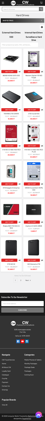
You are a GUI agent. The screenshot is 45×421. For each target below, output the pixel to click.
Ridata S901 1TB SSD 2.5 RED (11, 227)
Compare (19, 71)
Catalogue (5, 375)
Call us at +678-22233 (22, 336)
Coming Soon (29, 375)
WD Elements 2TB (33, 264)
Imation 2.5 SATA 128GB (34, 226)
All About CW (6, 367)
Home (4, 363)
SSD (11, 37)
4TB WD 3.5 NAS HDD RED (11, 150)
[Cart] (42, 3)
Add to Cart (9, 71)
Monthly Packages (30, 363)
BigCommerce (33, 416)
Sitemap (5, 390)
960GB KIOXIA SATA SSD (11, 75)
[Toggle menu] (3, 3)
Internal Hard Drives (34, 32)
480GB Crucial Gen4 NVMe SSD (34, 189)
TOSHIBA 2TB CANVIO (11, 114)
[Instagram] (27, 341)
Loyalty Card (6, 371)
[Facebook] (18, 341)
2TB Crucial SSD (33, 114)
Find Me (4, 378)
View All (4, 405)
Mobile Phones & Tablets (32, 360)
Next (27, 280)
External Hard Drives (11, 32)
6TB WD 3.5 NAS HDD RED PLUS (34, 151)
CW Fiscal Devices (8, 360)
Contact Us (6, 386)
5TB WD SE (11, 264)
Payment (5, 382)
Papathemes (26, 418)
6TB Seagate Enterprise (11, 188)
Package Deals (29, 367)
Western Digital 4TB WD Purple (33, 76)
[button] (42, 27)
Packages (27, 371)
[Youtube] (22, 341)
